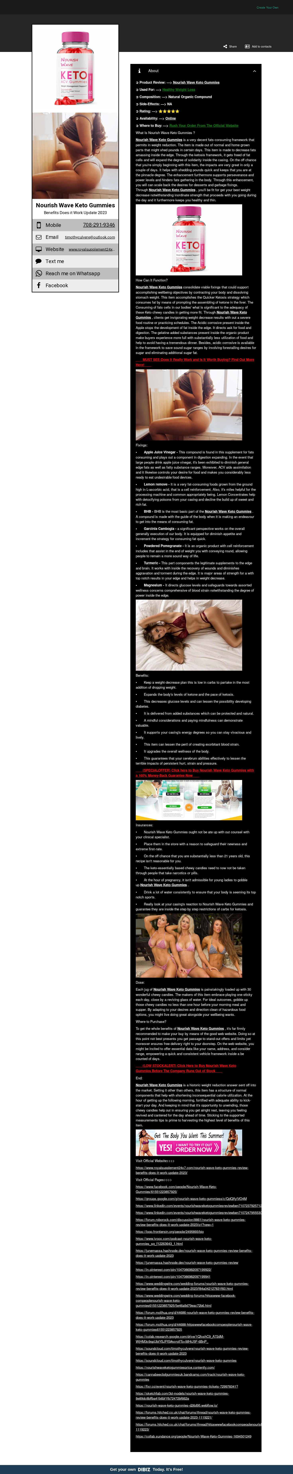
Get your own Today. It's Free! (146, 1469)
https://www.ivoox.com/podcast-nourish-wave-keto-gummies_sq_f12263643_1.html (174, 1241)
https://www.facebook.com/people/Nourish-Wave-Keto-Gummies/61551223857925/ (176, 1189)
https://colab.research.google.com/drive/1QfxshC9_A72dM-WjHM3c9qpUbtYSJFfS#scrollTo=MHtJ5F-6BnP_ (180, 1339)
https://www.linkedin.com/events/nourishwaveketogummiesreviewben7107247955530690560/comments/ (213, 1212)
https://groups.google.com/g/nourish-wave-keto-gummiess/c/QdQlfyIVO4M (191, 1198)
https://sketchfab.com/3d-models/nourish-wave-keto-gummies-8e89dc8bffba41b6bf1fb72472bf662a (182, 1396)
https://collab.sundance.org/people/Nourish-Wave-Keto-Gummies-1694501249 (193, 1436)
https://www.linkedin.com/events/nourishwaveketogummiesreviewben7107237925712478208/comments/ (213, 1205)
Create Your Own (267, 7)
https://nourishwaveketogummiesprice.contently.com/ (175, 1367)
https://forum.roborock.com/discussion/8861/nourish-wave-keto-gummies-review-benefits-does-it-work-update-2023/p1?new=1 (191, 1222)
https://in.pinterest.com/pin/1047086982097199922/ (173, 1269)
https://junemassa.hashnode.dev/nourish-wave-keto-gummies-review (187, 1262)
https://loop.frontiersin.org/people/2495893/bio (170, 1231)
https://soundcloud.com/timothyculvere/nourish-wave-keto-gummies (186, 1360)
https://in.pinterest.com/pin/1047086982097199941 (173, 1276)
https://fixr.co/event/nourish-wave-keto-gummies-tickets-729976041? (187, 1386)
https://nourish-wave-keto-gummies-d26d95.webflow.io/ (177, 1405)
